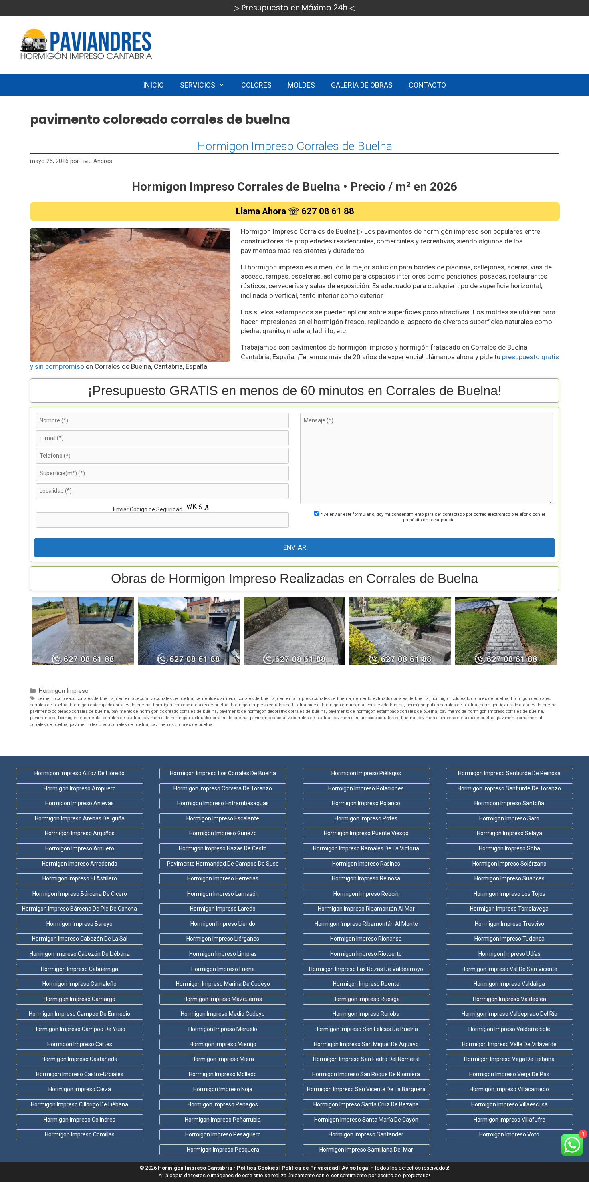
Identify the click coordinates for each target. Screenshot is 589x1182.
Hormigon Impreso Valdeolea (509, 999)
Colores (256, 85)
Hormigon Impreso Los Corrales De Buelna (223, 773)
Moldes (301, 85)
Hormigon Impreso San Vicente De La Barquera (366, 1089)
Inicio (153, 85)
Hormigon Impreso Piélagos (366, 773)
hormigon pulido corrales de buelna (441, 705)
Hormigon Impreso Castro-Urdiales (79, 1074)
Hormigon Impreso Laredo (223, 908)
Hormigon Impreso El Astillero (79, 878)
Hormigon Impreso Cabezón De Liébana (80, 954)
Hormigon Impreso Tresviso (509, 924)
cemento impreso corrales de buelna (314, 698)
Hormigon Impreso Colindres (79, 1119)
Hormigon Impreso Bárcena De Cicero (79, 894)
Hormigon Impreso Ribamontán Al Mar (366, 908)
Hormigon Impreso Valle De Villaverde (509, 1044)
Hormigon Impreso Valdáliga (509, 984)
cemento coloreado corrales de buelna (76, 698)
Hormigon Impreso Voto (509, 1134)
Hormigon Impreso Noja (222, 1089)
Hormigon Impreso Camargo (79, 999)
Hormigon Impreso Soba (509, 848)
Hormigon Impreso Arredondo (79, 863)
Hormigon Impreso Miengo (223, 1044)
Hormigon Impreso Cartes (79, 1044)
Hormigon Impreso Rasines (366, 863)
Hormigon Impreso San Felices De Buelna (366, 1029)
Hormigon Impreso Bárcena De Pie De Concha (79, 908)
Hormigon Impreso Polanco (366, 803)
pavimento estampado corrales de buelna (374, 717)
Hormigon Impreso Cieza (79, 1089)
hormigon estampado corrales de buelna (110, 705)
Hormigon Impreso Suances (509, 878)
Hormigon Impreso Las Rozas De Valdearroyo (366, 969)
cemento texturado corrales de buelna (391, 698)
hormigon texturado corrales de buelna (518, 705)
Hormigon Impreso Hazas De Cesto (223, 848)
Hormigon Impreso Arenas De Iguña (80, 818)
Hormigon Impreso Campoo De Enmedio (79, 1014)
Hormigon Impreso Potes (366, 818)
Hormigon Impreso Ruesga (366, 999)
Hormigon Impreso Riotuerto (366, 954)
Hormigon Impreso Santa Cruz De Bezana (366, 1104)
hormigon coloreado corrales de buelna (469, 698)
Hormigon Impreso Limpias (223, 954)
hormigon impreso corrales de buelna (190, 705)
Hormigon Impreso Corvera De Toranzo (222, 788)
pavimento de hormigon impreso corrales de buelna (491, 711)
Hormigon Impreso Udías (509, 954)
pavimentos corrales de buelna (181, 724)
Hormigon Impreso (64, 690)
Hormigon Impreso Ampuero (80, 788)
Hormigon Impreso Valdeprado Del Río (509, 1014)
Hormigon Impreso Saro (509, 818)
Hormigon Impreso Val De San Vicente (509, 969)
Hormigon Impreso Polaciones (366, 788)
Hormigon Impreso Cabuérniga (79, 969)
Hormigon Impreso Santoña (509, 803)
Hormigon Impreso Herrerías (222, 878)
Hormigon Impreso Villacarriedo (509, 1089)
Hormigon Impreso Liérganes (222, 938)
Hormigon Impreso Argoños (80, 833)
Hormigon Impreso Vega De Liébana (509, 1059)
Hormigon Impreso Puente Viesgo (366, 833)
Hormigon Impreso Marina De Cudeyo (223, 984)
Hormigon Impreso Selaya (509, 833)
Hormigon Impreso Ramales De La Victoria (366, 848)
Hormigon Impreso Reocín (366, 894)
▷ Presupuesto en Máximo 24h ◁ (294, 7)
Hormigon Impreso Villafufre (509, 1119)
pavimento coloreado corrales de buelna (69, 711)
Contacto (427, 85)
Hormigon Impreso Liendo (222, 924)
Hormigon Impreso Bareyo (79, 924)
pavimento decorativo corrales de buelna (290, 717)
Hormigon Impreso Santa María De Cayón (366, 1119)
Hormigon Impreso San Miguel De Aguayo (366, 1044)
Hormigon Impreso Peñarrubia (223, 1119)
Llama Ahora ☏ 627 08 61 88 (295, 211)
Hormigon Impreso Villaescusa (509, 1104)
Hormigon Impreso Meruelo (222, 1029)
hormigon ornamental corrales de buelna (363, 705)
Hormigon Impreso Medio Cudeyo (223, 1014)
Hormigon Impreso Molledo (223, 1074)
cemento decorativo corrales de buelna (154, 698)
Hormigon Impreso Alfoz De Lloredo (79, 773)
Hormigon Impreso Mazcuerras (223, 999)
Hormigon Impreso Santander (366, 1134)
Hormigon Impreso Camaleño (79, 984)
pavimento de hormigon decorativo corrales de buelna (272, 711)
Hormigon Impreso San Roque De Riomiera (366, 1074)
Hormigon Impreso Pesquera (223, 1149)
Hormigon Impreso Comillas (80, 1134)
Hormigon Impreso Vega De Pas (509, 1074)
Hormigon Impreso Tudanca (509, 938)
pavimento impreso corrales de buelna (456, 717)
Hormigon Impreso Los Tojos (509, 894)
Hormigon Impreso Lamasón (223, 894)
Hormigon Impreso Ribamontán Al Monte (366, 924)
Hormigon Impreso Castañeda (79, 1059)
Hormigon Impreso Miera (223, 1059)
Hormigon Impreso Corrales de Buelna (294, 146)
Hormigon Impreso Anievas (79, 803)
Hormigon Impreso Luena (223, 969)
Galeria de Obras (362, 85)
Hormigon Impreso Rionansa (366, 938)
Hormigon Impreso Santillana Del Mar (366, 1149)
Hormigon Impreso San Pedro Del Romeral (366, 1059)
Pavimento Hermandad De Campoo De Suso (223, 863)
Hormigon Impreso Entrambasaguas (223, 803)
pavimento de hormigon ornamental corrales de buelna (85, 717)
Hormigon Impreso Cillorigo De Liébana (79, 1104)
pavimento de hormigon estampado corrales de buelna (382, 711)
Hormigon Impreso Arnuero (79, 848)
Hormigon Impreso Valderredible (509, 1029)
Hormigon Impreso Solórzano (509, 863)
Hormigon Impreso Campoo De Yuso (79, 1029)
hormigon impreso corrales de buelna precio (275, 705)
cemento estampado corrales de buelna (235, 698)
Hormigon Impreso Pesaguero (223, 1134)
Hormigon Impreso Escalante (222, 818)
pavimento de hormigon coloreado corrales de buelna (164, 711)
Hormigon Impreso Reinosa (366, 878)
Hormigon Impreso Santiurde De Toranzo (509, 788)
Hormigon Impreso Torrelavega (509, 908)
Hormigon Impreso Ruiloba (366, 1014)
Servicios (197, 85)
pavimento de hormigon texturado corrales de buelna (195, 717)
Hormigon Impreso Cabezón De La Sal (79, 938)
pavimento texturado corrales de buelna (109, 724)
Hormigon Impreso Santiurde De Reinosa (509, 773)
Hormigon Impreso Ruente (366, 984)
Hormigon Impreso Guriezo (223, 833)
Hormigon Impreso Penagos (223, 1104)
